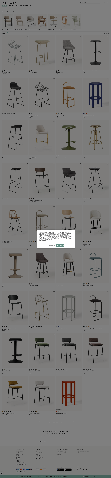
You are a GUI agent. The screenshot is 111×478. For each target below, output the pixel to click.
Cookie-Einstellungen (51, 245)
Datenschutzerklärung (42, 240)
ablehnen (59, 238)
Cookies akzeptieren (60, 245)
